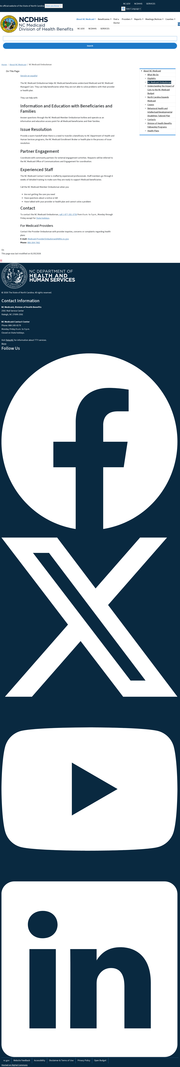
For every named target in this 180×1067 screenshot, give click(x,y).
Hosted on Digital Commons (14, 1065)
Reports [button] (138, 19)
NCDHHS (138, 3)
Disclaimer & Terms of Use (61, 1060)
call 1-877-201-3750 (68, 214)
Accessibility (39, 1060)
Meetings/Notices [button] (153, 19)
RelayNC (10, 340)
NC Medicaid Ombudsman (159, 82)
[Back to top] (1, 260)
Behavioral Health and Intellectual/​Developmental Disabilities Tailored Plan (159, 112)
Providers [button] (126, 19)
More (3, 343)
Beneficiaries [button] (104, 19)
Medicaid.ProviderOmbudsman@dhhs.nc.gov (48, 238)
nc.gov (6, 1060)
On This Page (12, 71)
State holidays (42, 218)
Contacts (151, 119)
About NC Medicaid (18, 64)
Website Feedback (21, 1060)
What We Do (153, 74)
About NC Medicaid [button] (85, 19)
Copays (150, 104)
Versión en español (28, 75)
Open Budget (100, 1060)
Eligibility (151, 78)
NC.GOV (126, 3)
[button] (179, 24)
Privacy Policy (84, 1060)
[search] (90, 46)
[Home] (37, 14)
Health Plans (153, 130)
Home (4, 64)
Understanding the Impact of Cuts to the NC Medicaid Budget (160, 90)
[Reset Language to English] (123, 9)
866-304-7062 (33, 242)
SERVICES (150, 3)
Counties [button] (169, 19)
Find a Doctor (116, 21)
